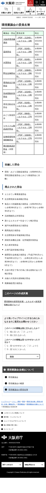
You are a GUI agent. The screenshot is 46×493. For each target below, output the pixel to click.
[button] (30, 3)
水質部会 (7, 63)
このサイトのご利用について (14, 413)
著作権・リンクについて (12, 417)
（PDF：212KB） (25, 38)
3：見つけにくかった (16, 349)
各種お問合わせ (30, 465)
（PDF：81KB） (24, 59)
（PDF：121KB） (25, 81)
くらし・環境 (16, 401)
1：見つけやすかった (16, 346)
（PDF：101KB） (25, 92)
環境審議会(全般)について (20, 369)
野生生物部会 (9, 73)
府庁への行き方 (7, 465)
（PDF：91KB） (24, 49)
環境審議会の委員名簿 (18, 390)
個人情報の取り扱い (11, 425)
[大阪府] (13, 3)
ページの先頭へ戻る (41, 438)
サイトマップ (8, 429)
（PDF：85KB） (24, 124)
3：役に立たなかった (16, 335)
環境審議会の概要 (16, 383)
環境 (23, 401)
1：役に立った (13, 332)
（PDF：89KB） (24, 114)
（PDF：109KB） (25, 70)
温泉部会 (7, 52)
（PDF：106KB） (25, 135)
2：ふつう (28, 332)
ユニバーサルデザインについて (15, 421)
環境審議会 (13, 377)
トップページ (5, 401)
